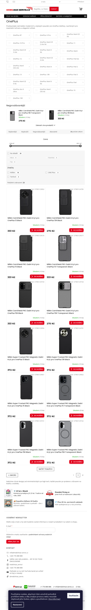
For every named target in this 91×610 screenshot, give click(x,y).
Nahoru (13, 475)
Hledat (54, 9)
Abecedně (53, 132)
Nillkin (14, 172)
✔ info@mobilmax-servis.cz (63, 587)
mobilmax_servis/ (16, 564)
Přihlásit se (13, 542)
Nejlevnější (13, 132)
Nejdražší (24, 132)
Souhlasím (73, 595)
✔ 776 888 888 (46, 587)
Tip (12, 162)
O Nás (78, 587)
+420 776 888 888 (16, 556)
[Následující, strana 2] (78, 475)
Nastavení (17, 604)
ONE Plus (53, 172)
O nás (43, 2)
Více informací (54, 599)
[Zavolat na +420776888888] (9, 2)
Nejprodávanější (39, 132)
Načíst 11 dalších (45, 469)
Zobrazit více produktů (44, 125)
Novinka (52, 158)
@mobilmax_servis (16, 576)
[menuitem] (12, 16)
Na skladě (15, 153)
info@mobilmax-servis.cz (19, 553)
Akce (13, 158)
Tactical (14, 177)
